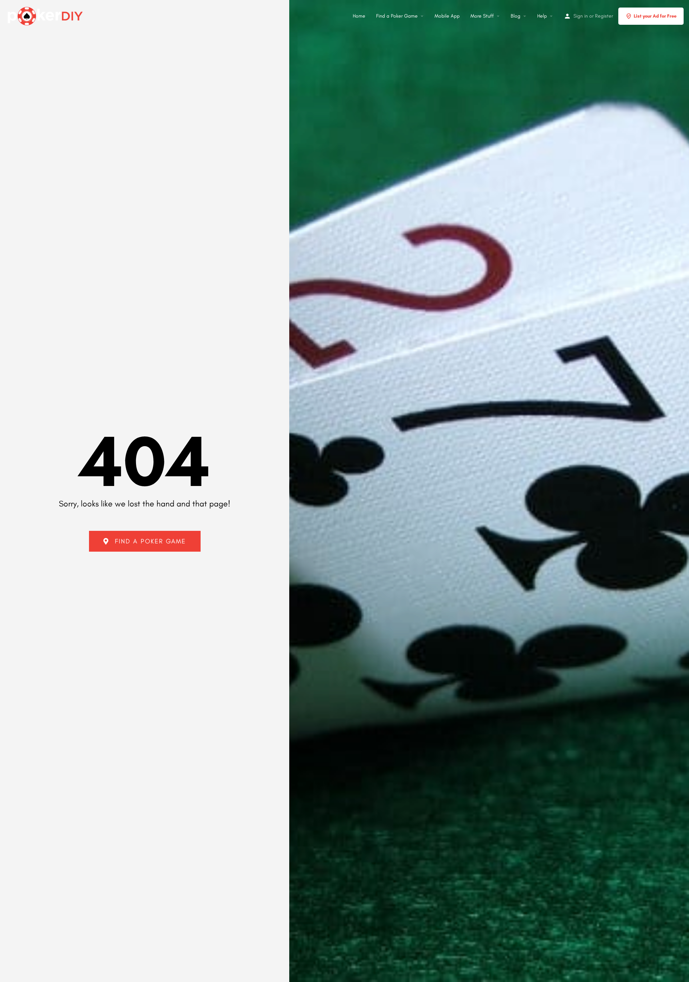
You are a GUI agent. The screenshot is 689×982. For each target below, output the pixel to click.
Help (542, 16)
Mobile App (447, 16)
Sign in (580, 16)
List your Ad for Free (655, 16)
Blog (515, 16)
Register (604, 16)
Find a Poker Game (397, 16)
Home (359, 16)
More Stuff (482, 16)
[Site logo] (46, 15)
